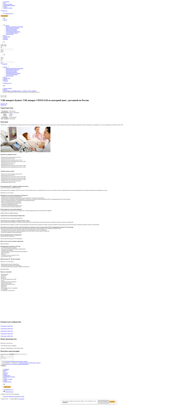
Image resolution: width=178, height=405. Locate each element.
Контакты (5, 39)
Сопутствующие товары (12, 33)
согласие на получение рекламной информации (16, 364)
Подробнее (65, 402)
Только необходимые (103, 401)
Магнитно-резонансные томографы (14, 26)
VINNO (11, 114)
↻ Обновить (11, 354)
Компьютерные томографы (12, 28)
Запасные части (10, 34)
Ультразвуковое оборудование (13, 31)
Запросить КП (4, 103)
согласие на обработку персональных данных (16, 361)
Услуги (5, 35)
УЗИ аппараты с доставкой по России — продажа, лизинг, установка (19, 90)
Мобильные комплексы (11, 30)
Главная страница (7, 88)
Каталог (5, 89)
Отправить (3, 365)
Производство (6, 36)
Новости (5, 38)
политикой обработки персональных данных (29, 362)
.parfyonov (21, 398)
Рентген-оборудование (11, 29)
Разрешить (112, 401)
